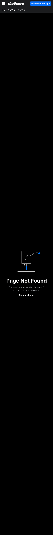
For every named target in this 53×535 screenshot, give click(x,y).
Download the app (40, 3)
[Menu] (4, 3)
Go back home (26, 295)
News (21, 10)
